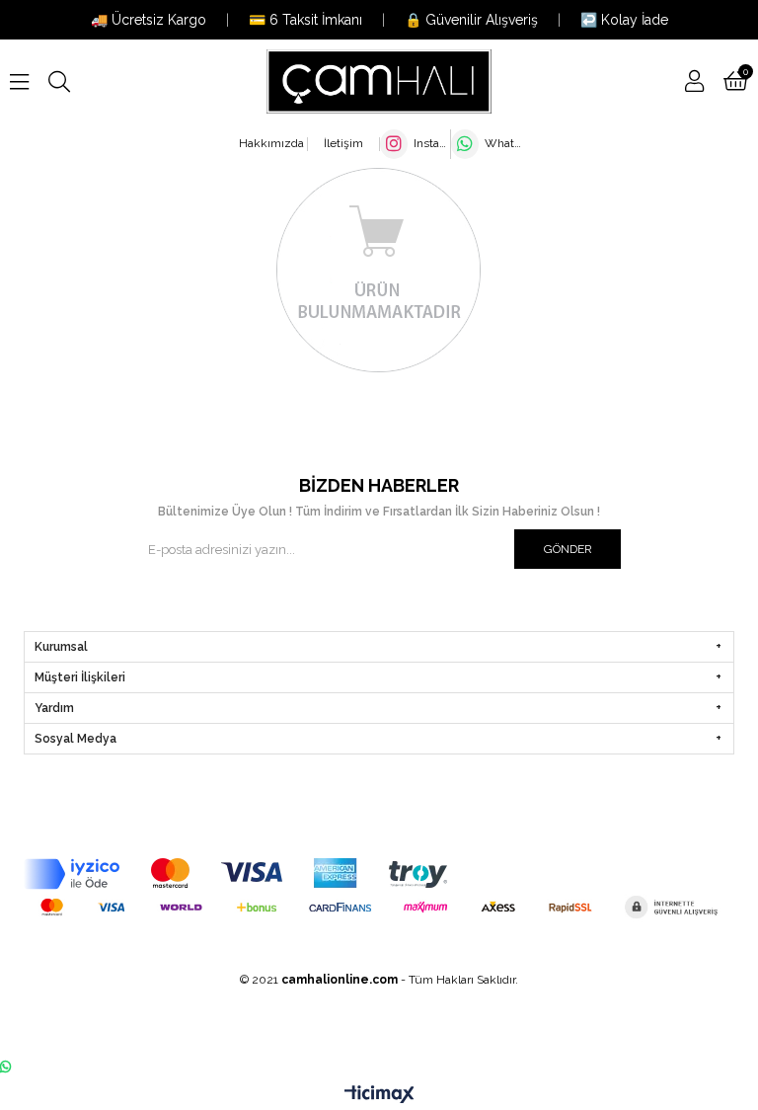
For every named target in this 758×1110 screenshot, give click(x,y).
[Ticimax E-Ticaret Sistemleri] (379, 1095)
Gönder (568, 549)
